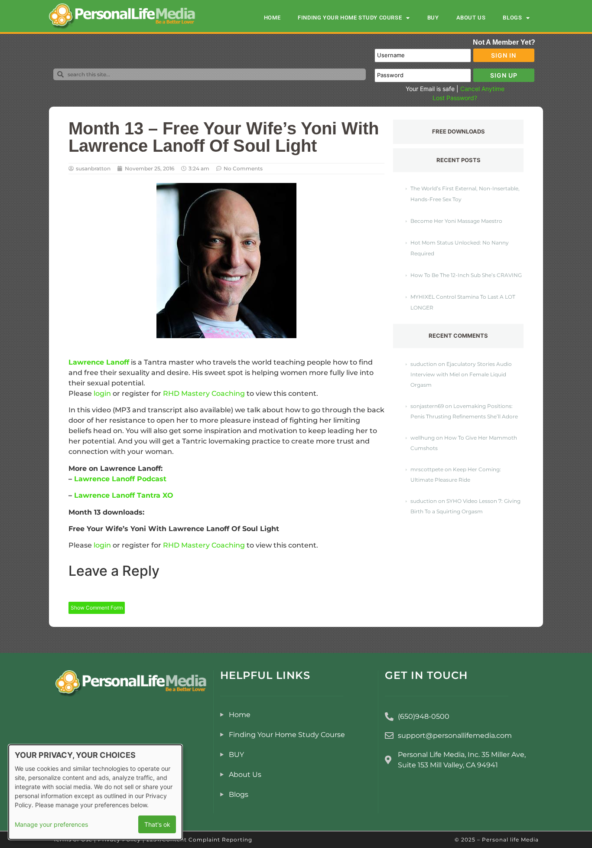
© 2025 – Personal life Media (497, 839)
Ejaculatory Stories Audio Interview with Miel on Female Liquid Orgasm (461, 374)
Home (272, 17)
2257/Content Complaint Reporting (199, 839)
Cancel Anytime (482, 88)
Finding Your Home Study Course (350, 17)
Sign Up (503, 75)
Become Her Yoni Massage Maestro (456, 221)
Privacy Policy (119, 839)
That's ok (157, 824)
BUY (433, 17)
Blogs (512, 17)
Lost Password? (455, 97)
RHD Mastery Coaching (204, 393)
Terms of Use (72, 839)
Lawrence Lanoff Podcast (120, 479)
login (102, 393)
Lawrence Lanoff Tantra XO (123, 495)
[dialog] (95, 792)
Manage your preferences (51, 824)
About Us (471, 17)
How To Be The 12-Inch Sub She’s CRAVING (466, 275)
